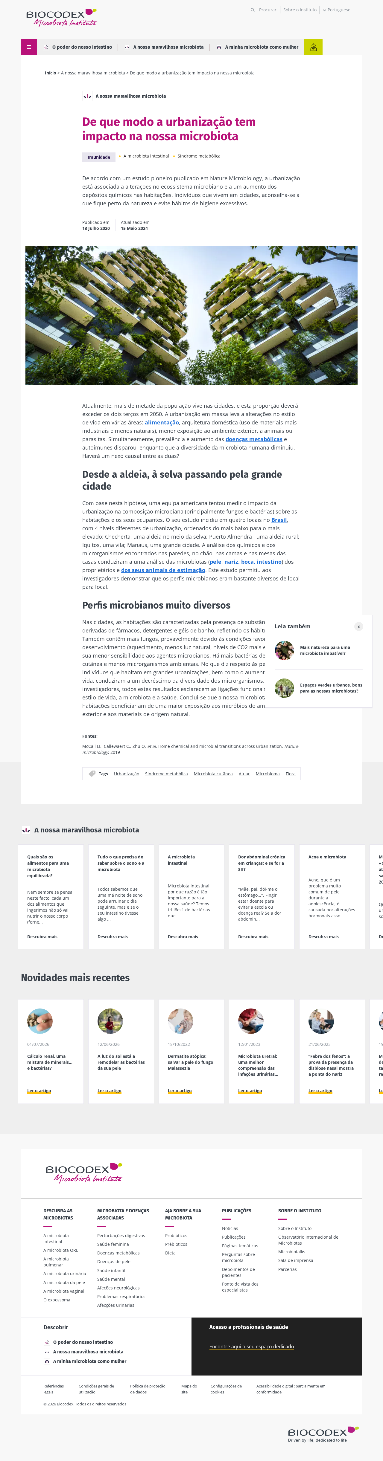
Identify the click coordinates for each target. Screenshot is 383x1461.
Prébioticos (176, 1244)
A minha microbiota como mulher (261, 47)
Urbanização (126, 773)
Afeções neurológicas (118, 1288)
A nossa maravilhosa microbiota (168, 47)
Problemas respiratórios (121, 1296)
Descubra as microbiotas (58, 1214)
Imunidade (99, 157)
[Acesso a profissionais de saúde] (313, 47)
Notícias (230, 1228)
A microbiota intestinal (146, 156)
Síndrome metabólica (199, 156)
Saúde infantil (111, 1270)
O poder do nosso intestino (82, 47)
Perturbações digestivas (121, 1235)
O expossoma (56, 1300)
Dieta (170, 1253)
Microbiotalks (291, 1251)
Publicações (236, 1211)
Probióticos (176, 1235)
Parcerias (287, 1269)
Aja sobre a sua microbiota (183, 1214)
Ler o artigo (39, 1090)
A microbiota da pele (64, 1282)
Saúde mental (111, 1279)
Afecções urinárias (115, 1305)
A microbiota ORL (60, 1250)
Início (50, 73)
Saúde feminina (113, 1244)
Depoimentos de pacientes (238, 1272)
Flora (291, 773)
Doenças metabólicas (118, 1253)
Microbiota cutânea (213, 773)
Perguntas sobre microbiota (238, 1257)
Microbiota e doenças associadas (123, 1214)
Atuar (244, 773)
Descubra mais (42, 936)
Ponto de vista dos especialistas (240, 1287)
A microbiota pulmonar (56, 1262)
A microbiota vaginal (63, 1291)
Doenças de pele (113, 1261)
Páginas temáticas (240, 1245)
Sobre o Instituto (300, 10)
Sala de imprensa (295, 1260)
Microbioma (268, 773)
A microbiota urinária (64, 1273)
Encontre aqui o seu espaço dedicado (251, 1346)
